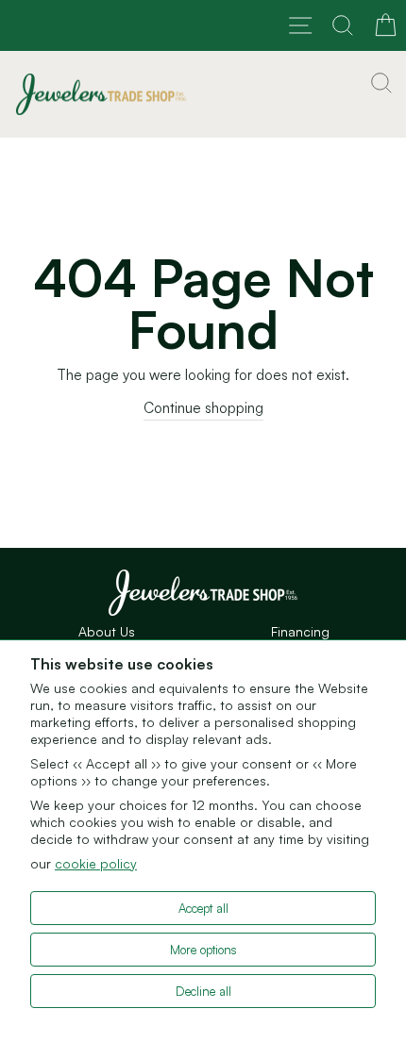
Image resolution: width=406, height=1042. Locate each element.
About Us (106, 631)
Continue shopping (203, 408)
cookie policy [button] (96, 863)
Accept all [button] (203, 908)
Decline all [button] (203, 991)
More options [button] (203, 949)
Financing (300, 631)
